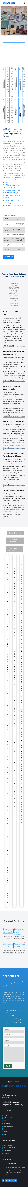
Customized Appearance (13, 530)
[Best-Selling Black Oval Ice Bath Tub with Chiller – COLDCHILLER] (19, 912)
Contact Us (9, 237)
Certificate (6, 1133)
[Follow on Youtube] (3, 1161)
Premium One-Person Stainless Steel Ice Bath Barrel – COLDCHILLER (8, 932)
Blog (5, 1114)
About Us (6, 1112)
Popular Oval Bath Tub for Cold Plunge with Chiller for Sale (8, 917)
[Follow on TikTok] (12, 1161)
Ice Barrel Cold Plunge (16, 402)
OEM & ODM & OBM (9, 1125)
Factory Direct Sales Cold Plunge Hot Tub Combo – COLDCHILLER (19, 932)
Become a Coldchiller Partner (11, 1128)
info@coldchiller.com (11, 1144)
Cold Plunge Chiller (8, 1098)
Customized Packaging (13, 521)
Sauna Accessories (8, 1106)
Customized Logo (15, 513)
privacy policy (16, 1171)
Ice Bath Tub (7, 1103)
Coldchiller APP (7, 1131)
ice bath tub (6, 412)
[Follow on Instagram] (6, 1161)
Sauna (5, 1101)
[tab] (15, 513)
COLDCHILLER (14, 151)
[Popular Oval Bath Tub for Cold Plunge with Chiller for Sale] (8, 911)
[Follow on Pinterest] (15, 1161)
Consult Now (22, 1183)
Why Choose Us (8, 1109)
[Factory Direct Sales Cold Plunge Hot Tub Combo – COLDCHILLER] (19, 926)
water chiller (15, 490)
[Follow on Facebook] (9, 1161)
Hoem (5, 1095)
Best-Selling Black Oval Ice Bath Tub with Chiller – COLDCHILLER (19, 919)
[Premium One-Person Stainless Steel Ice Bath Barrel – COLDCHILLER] (8, 926)
